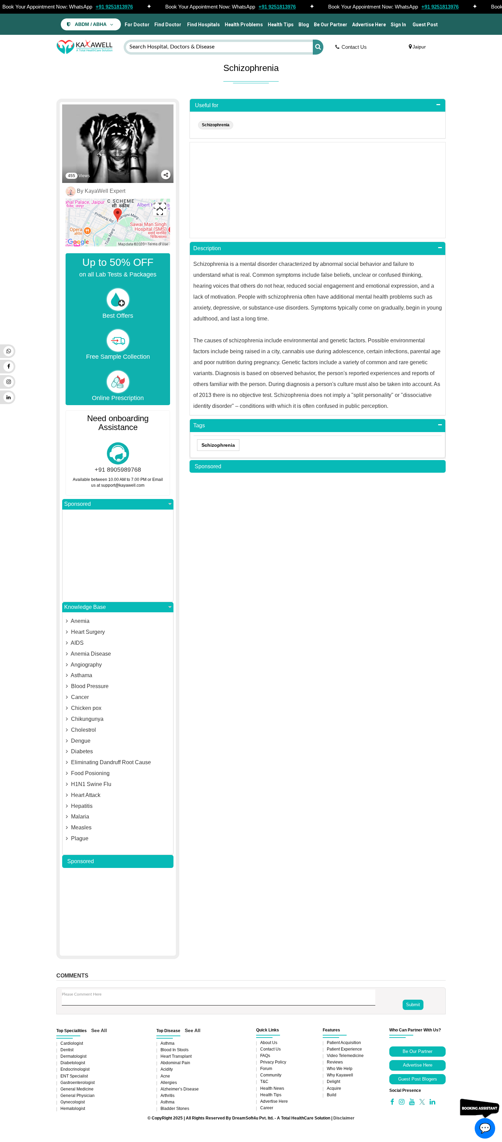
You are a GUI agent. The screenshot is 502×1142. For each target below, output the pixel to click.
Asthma (168, 1043)
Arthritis (168, 1095)
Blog (303, 24)
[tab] (317, 105)
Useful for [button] (206, 105)
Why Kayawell (340, 1075)
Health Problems (244, 24)
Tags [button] (199, 425)
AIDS (77, 643)
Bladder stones (175, 1108)
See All (99, 1030)
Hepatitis (81, 806)
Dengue (80, 741)
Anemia (79, 621)
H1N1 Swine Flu (90, 784)
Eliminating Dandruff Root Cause (110, 762)
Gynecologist (72, 1102)
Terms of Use (158, 244)
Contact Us (354, 47)
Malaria (79, 816)
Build (331, 1095)
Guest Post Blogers (417, 1079)
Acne (165, 1076)
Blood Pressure (89, 686)
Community (270, 1075)
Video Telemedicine (345, 1055)
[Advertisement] (118, 555)
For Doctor (137, 24)
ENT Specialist (74, 1076)
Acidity (167, 1069)
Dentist (66, 1049)
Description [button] (207, 248)
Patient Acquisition (344, 1042)
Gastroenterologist (77, 1082)
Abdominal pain (175, 1062)
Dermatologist (73, 1056)
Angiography (86, 665)
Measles (81, 827)
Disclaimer (343, 1118)
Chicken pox (85, 708)
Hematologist (72, 1108)
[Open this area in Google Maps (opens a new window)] (78, 242)
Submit (413, 1004)
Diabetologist (72, 1062)
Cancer (79, 697)
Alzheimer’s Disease (180, 1089)
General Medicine (77, 1089)
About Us (268, 1042)
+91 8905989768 (118, 469)
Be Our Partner (330, 24)
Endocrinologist (74, 1069)
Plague (79, 838)
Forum (266, 1068)
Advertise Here (369, 24)
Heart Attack (85, 795)
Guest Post (425, 24)
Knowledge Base (85, 607)
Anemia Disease (90, 654)
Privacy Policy (273, 1062)
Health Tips (281, 24)
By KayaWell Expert (101, 191)
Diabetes (81, 751)
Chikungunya (86, 719)
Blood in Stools (175, 1049)
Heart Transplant (176, 1056)
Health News (272, 1088)
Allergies (169, 1082)
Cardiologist (71, 1043)
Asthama (81, 675)
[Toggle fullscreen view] (160, 209)
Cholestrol (83, 730)
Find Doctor (167, 24)
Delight (333, 1081)
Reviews (335, 1062)
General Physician (77, 1095)
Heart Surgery (87, 632)
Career (266, 1107)
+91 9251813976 (114, 7)
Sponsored (77, 504)
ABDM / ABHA (91, 24)
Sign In (398, 24)
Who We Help (339, 1068)
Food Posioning (90, 773)
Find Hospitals (203, 24)
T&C (264, 1081)
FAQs (265, 1055)
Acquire (334, 1088)
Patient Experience (344, 1049)
